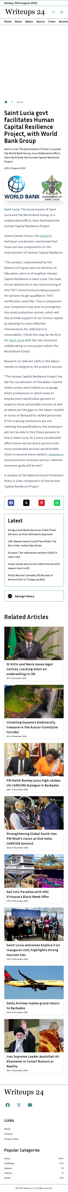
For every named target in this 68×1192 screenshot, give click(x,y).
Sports (40, 21)
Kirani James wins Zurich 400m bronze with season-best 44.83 (34, 566)
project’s (46, 236)
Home (8, 21)
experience (56, 454)
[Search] (53, 12)
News (18, 21)
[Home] (6, 102)
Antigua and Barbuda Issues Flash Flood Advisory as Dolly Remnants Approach (32, 532)
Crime (51, 21)
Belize (29, 21)
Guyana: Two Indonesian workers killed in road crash (32, 554)
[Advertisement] (34, 61)
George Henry (24, 596)
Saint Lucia (16, 340)
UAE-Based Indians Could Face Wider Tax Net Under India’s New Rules (32, 543)
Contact (8, 1133)
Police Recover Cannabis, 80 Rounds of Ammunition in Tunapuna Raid (30, 577)
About (7, 1128)
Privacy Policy (11, 1138)
